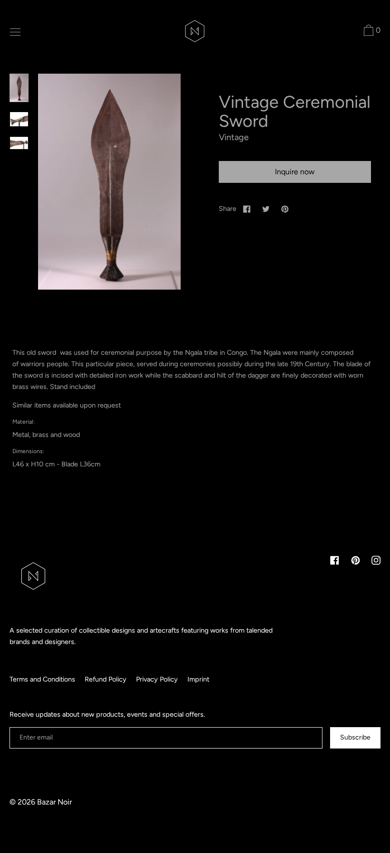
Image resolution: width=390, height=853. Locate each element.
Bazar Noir (54, 801)
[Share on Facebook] (246, 208)
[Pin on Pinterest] (284, 208)
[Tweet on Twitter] (265, 208)
